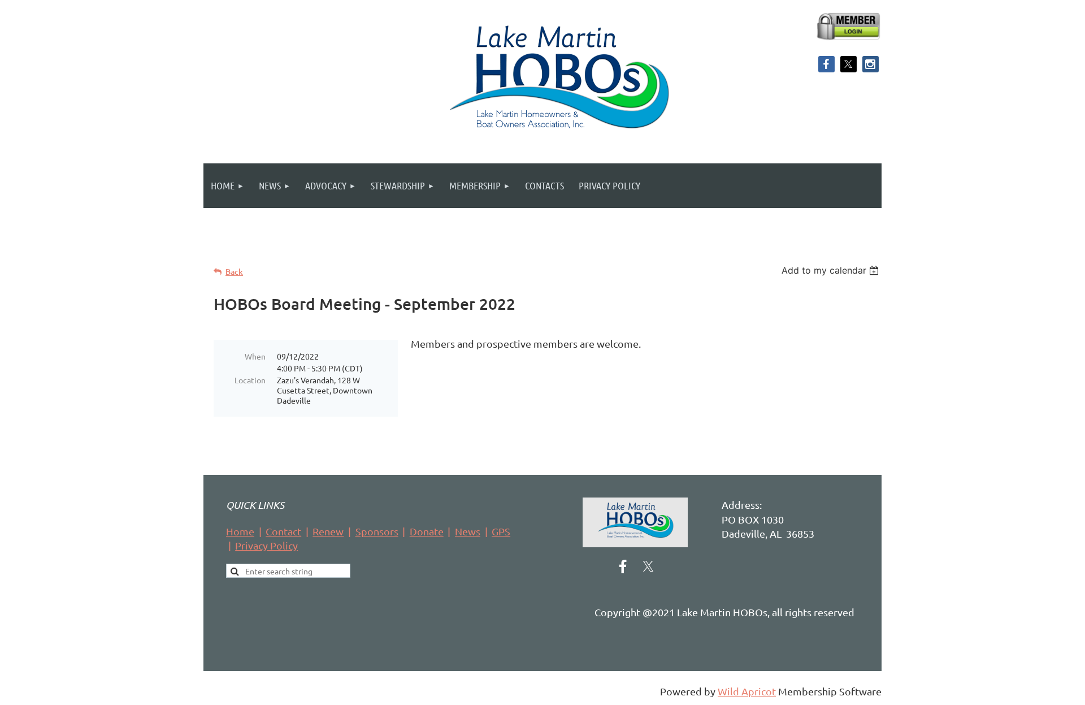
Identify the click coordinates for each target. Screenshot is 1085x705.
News (467, 531)
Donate (427, 531)
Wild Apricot (747, 691)
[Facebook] (826, 64)
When (255, 356)
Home (240, 531)
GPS (501, 531)
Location (250, 380)
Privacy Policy (266, 545)
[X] (848, 64)
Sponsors (376, 531)
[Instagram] (870, 64)
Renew (328, 531)
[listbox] (832, 270)
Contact (283, 531)
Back (234, 271)
